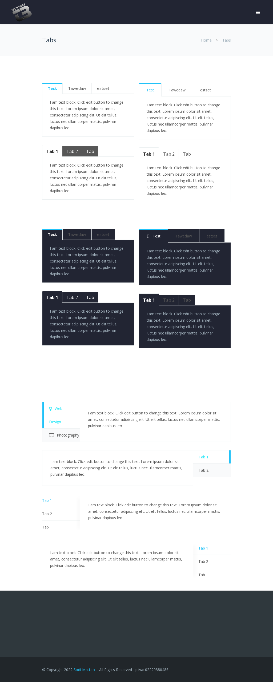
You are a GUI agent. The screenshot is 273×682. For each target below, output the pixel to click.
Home (206, 40)
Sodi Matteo (84, 669)
